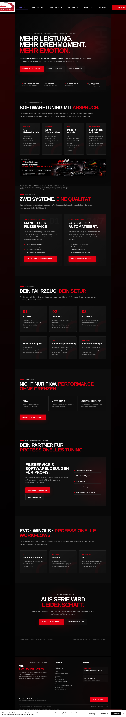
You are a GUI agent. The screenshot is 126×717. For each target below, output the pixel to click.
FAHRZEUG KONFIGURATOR (33, 709)
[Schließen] (123, 713)
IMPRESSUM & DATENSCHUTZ (48, 709)
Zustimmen (116, 714)
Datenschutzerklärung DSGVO (25, 715)
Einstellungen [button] (92, 714)
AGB (58, 709)
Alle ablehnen (104, 714)
